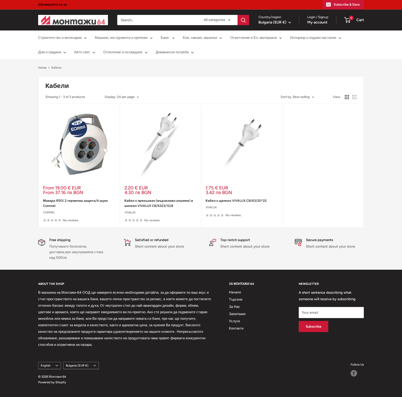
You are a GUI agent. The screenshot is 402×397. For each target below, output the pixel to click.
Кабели (56, 67)
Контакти (236, 328)
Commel (49, 212)
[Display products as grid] (347, 97)
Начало (235, 292)
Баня (165, 38)
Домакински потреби (172, 52)
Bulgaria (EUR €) (77, 365)
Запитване (237, 314)
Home (42, 67)
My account (317, 22)
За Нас (234, 307)
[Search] (243, 20)
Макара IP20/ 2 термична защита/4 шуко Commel (75, 203)
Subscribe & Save (347, 5)
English (45, 365)
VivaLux (130, 212)
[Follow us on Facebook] (354, 373)
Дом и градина (49, 52)
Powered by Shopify (52, 382)
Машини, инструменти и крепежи (121, 38)
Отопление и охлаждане (122, 52)
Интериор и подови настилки (313, 38)
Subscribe (313, 326)
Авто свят (82, 52)
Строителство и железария (60, 38)
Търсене (235, 299)
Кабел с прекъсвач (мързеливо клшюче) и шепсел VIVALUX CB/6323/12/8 (158, 203)
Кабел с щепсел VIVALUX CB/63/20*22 (236, 201)
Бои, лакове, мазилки (200, 38)
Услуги (234, 321)
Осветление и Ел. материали (253, 38)
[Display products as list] (354, 97)
